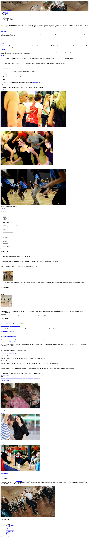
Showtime (3, 55)
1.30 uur (5, 218)
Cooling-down (3, 60)
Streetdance (3, 378)
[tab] (44, 326)
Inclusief (7, 527)
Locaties (7, 533)
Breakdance (19, 378)
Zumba (24, 378)
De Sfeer (7, 528)
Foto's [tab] (4, 89)
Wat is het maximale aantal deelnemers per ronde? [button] (8, 331)
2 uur (5, 219)
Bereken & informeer (10, 530)
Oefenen (2, 43)
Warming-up (3, 31)
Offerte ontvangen (7, 10)
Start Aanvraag (6, 246)
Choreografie (3, 49)
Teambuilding (30, 378)
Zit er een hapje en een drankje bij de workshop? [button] (8, 341)
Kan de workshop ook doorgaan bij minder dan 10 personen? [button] (10, 326)
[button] (2, 208)
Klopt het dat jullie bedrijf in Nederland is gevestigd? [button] (9, 336)
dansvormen (19, 481)
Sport (35, 378)
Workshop (8, 378)
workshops (35, 82)
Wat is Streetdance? (10, 525)
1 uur (5, 216)
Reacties (7, 532)
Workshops (5, 13)
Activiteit (12, 378)
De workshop (8, 526)
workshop (17, 26)
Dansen (15, 378)
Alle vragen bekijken (5, 375)
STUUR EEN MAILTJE (6, 522)
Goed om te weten (9, 531)
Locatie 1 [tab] (5, 292)
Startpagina (5, 12)
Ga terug (10, 536)
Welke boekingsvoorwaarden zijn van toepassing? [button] (8, 353)
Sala (26, 378)
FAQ (7, 534)
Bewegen (38, 378)
